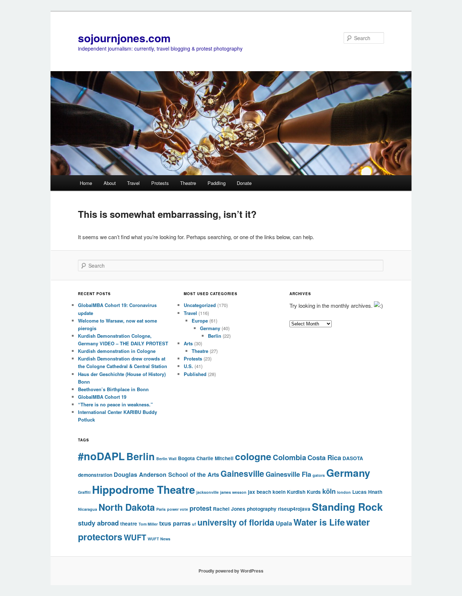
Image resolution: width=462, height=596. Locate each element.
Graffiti (84, 492)
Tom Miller (148, 524)
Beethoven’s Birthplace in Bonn (113, 389)
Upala (284, 523)
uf (194, 524)
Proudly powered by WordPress (231, 570)
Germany (210, 328)
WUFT (135, 537)
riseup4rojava (294, 508)
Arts (188, 343)
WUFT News (159, 538)
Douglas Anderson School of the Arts (166, 474)
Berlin (214, 335)
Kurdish (296, 491)
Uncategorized (200, 305)
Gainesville (242, 473)
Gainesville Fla (288, 474)
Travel (133, 183)
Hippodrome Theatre (143, 489)
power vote (177, 509)
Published (195, 374)
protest (200, 508)
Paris (161, 509)
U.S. (188, 366)
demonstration (95, 474)
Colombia (289, 457)
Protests (160, 183)
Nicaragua (87, 509)
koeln (279, 491)
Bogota (186, 458)
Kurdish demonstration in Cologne (117, 350)
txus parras (175, 523)
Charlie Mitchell (215, 458)
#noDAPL (101, 456)
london (344, 492)
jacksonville (207, 492)
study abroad (98, 523)
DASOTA (353, 458)
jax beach (259, 491)
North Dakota (127, 507)
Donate (244, 183)
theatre (128, 523)
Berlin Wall (166, 458)
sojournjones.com (124, 38)
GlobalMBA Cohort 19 (102, 396)
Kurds (314, 491)
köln (329, 491)
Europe (200, 320)
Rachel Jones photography (244, 508)
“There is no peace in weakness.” (115, 404)
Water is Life (319, 522)
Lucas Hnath (367, 491)
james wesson (233, 492)
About (110, 183)
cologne (253, 456)
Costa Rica (324, 457)
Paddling (217, 183)
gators (319, 475)
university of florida (235, 522)
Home (86, 183)
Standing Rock (347, 506)
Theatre (188, 183)
